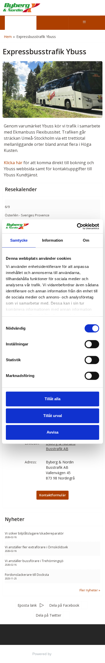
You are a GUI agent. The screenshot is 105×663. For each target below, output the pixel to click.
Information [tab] (52, 240)
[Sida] (20, 23)
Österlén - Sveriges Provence (27, 215)
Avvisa (52, 432)
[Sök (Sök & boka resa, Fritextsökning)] (52, 23)
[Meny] (84, 23)
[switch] (92, 344)
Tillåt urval (52, 415)
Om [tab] (86, 240)
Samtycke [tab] (19, 240)
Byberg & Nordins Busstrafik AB (60, 446)
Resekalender (21, 189)
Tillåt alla (52, 399)
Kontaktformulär (52, 495)
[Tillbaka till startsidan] (21, 7)
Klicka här (13, 162)
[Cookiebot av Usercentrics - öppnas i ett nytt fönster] (77, 226)
